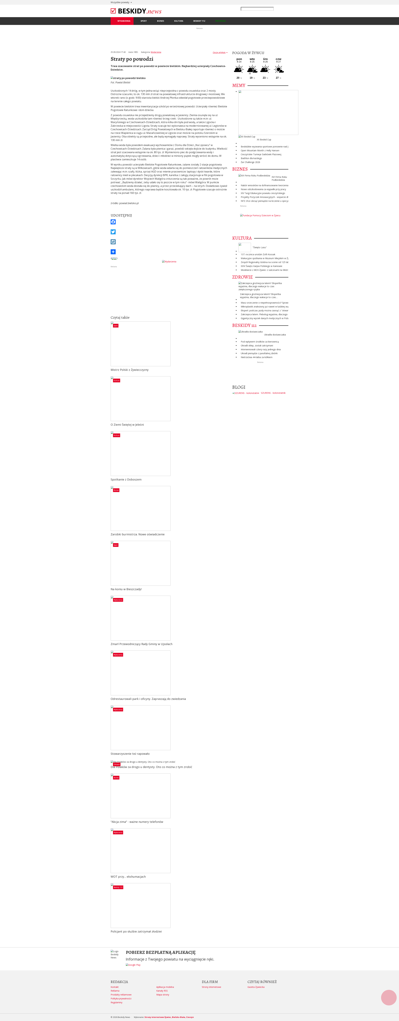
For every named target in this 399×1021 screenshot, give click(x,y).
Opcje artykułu (219, 52)
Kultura (116, 380)
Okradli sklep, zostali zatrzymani (257, 345)
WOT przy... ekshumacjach (128, 876)
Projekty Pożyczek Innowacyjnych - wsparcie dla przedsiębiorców (274, 197)
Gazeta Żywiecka (256, 986)
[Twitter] (169, 231)
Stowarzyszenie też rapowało (130, 754)
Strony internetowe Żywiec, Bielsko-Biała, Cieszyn (169, 1017)
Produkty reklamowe (121, 994)
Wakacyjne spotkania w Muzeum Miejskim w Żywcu (267, 258)
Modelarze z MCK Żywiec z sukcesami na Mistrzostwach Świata (273, 269)
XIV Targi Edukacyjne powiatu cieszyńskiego (263, 193)
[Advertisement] (169, 290)
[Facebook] (169, 221)
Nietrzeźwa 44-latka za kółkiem (256, 357)
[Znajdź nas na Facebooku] (3, 510)
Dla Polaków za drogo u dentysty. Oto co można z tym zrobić (151, 767)
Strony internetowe (211, 986)
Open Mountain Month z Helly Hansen (260, 150)
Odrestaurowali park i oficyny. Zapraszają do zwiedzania (148, 699)
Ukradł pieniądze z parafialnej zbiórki (259, 353)
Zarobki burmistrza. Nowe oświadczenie (138, 534)
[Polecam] (113, 258)
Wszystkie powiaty (120, 2)
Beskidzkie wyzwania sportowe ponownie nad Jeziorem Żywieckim (274, 146)
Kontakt (115, 986)
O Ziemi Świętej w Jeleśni (127, 424)
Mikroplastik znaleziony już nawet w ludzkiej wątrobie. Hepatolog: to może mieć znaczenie (286, 306)
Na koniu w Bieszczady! (126, 589)
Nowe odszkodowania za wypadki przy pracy (263, 189)
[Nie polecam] (115, 258)
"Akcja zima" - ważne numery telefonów (137, 822)
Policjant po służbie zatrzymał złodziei (136, 931)
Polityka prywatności (121, 998)
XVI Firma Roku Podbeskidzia (279, 178)
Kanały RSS (162, 990)
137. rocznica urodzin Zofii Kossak (258, 254)
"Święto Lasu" (259, 247)
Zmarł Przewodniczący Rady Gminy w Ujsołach (141, 644)
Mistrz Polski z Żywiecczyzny (130, 370)
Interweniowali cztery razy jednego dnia (261, 349)
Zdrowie (117, 764)
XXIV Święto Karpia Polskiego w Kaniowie (261, 266)
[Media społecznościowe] (169, 251)
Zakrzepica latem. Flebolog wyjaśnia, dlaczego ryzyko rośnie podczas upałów (280, 314)
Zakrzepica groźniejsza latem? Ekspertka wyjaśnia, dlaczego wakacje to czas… (260, 296)
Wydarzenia (156, 52)
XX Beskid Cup (264, 139)
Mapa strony (162, 994)
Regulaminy (116, 1002)
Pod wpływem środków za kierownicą (260, 341)
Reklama (115, 990)
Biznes (116, 490)
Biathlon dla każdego (251, 158)
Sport (116, 326)
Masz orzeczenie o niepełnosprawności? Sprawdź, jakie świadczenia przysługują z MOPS (285, 302)
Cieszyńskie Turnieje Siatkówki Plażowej (261, 154)
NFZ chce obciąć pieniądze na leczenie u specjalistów (268, 200)
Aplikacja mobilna (165, 986)
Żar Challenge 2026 (250, 162)
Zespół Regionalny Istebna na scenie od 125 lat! (265, 262)
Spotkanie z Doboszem (126, 479)
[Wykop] (169, 241)
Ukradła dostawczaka (275, 334)
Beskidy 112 (118, 887)
